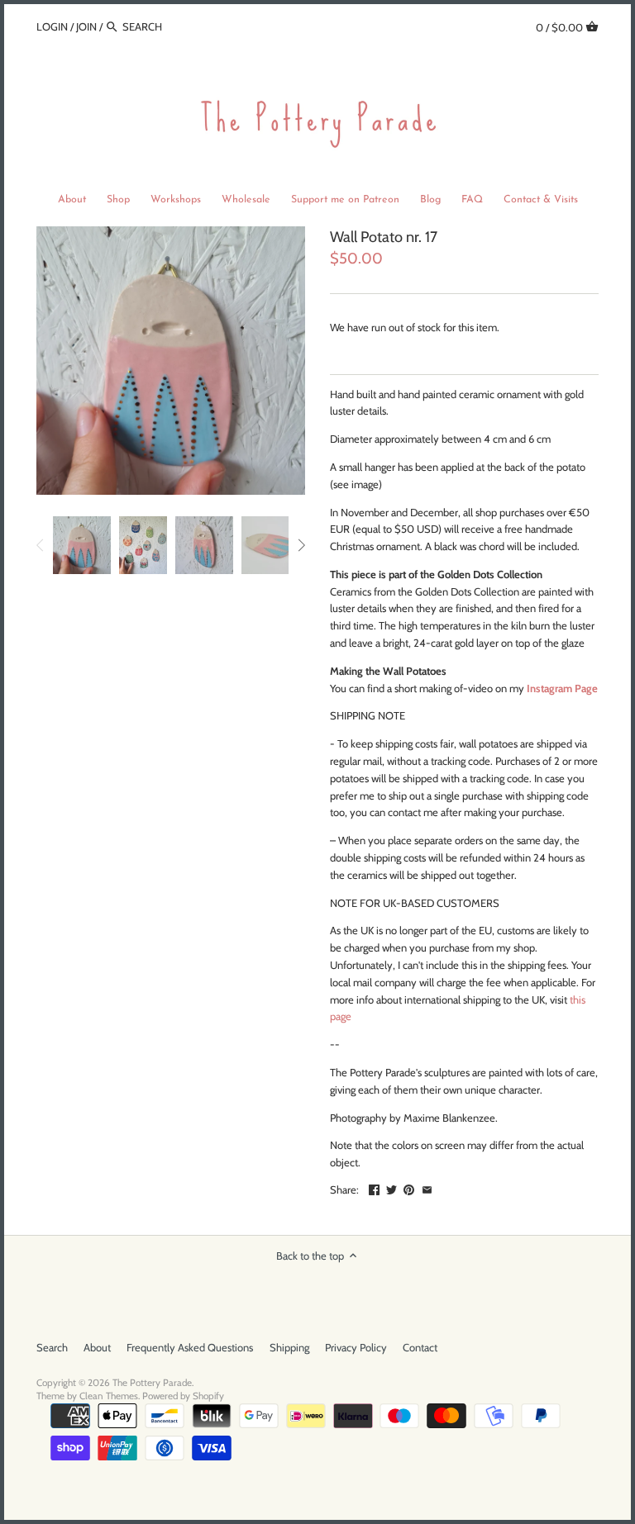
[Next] (301, 545)
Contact (420, 1347)
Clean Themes (108, 1396)
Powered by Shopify (183, 1396)
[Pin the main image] (408, 1187)
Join (86, 26)
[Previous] (40, 545)
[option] (82, 545)
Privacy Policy (356, 1347)
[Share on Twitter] (391, 1187)
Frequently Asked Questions (190, 1347)
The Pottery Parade (152, 1383)
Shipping (289, 1347)
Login (52, 26)
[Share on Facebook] (374, 1187)
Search (52, 1347)
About (97, 1347)
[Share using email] (427, 1187)
